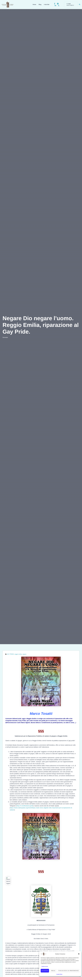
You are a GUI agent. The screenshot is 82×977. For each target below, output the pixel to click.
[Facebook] (54, 3)
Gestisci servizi (44, 966)
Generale (5, 337)
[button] (79, 954)
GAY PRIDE (10, 654)
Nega (53, 970)
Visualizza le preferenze (68, 970)
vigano (24, 654)
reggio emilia (18, 654)
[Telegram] (58, 3)
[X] (58, 5)
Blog (40, 4)
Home (34, 4)
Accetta (45, 970)
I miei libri (46, 4)
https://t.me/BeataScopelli (24, 806)
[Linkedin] (55, 5)
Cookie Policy (59, 974)
